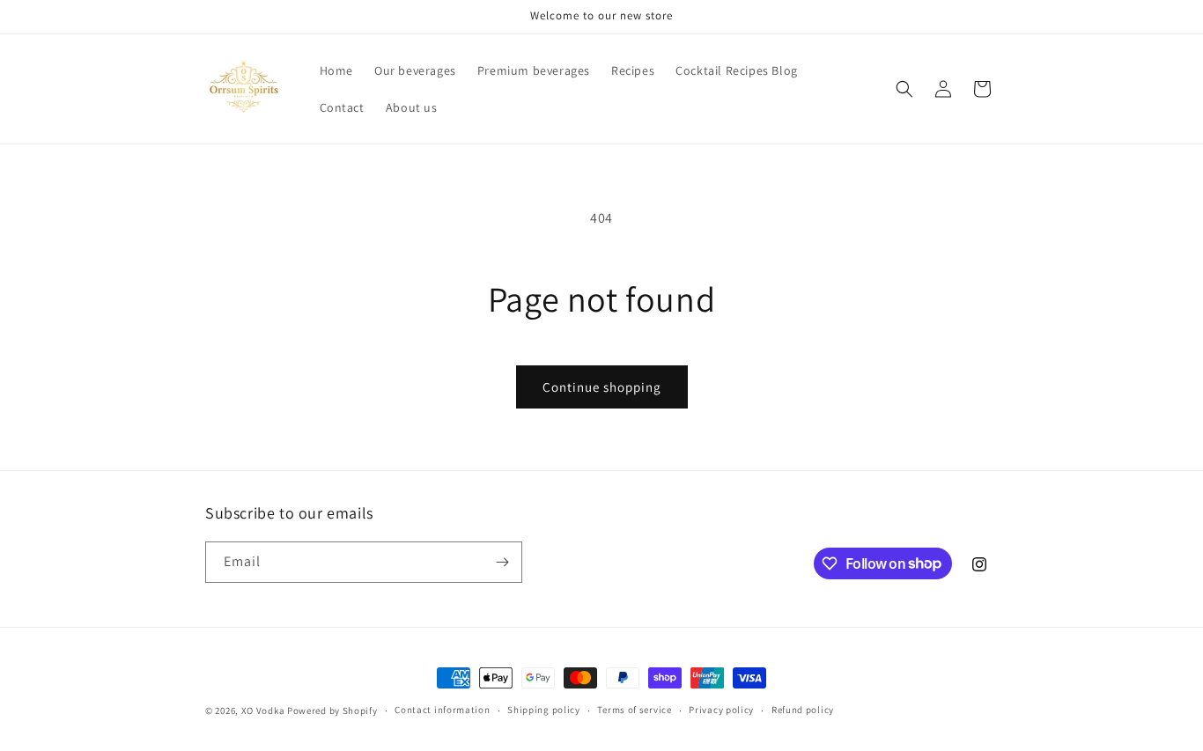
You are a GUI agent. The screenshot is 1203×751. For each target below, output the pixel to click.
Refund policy (802, 709)
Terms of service (634, 709)
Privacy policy (721, 709)
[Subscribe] (502, 562)
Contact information (442, 709)
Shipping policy (543, 709)
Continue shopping (601, 387)
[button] (904, 89)
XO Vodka (263, 710)
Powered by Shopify (332, 710)
